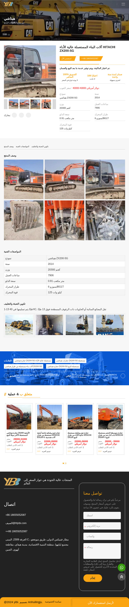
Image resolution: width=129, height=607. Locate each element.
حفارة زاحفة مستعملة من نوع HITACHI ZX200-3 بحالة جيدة (38, 376)
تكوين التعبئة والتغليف (39, 146)
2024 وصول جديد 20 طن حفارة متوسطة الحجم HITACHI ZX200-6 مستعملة (94, 376)
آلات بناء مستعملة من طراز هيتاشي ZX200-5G (23, 366)
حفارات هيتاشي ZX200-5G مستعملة (70, 361)
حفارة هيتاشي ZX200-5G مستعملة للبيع (63, 366)
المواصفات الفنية (22, 146)
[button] (6, 104)
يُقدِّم (92, 578)
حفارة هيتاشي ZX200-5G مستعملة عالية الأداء (33, 361)
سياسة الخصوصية (53, 602)
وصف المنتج (9, 146)
